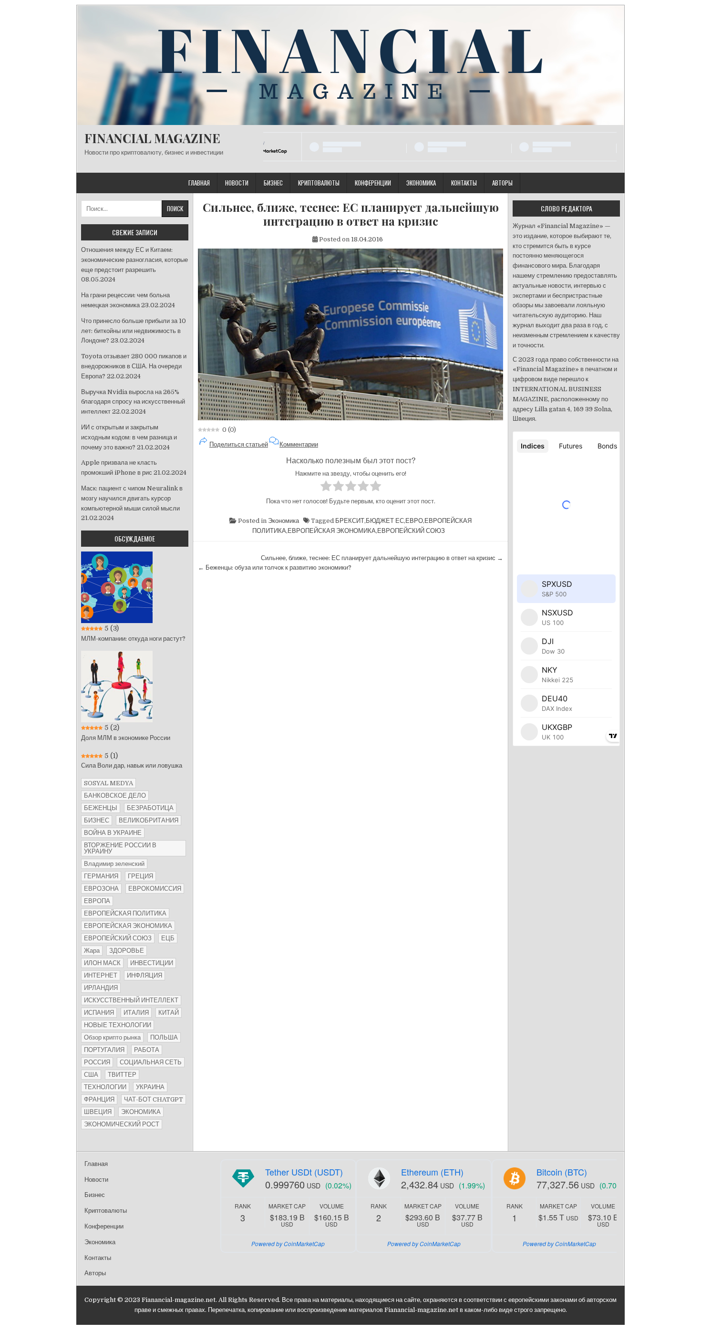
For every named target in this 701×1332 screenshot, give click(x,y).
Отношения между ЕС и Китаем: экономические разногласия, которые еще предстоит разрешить (134, 259)
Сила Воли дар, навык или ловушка (131, 765)
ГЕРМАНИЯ (101, 876)
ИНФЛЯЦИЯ (144, 975)
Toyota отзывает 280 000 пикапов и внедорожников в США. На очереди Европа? (133, 366)
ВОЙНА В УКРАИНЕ (113, 832)
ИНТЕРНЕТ (100, 975)
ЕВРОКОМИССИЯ (154, 888)
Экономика (421, 182)
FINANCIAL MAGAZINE (152, 138)
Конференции (373, 182)
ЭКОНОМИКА (141, 1111)
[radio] (325, 487)
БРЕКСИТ (349, 520)
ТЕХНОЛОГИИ (105, 1087)
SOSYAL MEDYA (108, 783)
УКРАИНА (150, 1087)
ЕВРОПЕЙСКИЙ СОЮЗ (411, 530)
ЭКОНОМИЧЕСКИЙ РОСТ (121, 1124)
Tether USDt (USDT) (304, 1172)
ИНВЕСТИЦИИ (151, 963)
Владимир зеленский (114, 863)
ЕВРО (414, 520)
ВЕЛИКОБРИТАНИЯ (148, 820)
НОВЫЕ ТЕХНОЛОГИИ (117, 1025)
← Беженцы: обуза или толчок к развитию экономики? (274, 567)
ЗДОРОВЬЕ (126, 950)
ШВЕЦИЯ (98, 1111)
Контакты (464, 182)
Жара (92, 950)
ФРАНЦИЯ (99, 1099)
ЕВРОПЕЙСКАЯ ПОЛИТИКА (125, 913)
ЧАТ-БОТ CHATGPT (153, 1099)
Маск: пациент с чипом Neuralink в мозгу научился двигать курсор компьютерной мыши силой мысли (132, 498)
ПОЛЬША (164, 1037)
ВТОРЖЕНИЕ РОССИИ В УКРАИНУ (120, 848)
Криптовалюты (319, 182)
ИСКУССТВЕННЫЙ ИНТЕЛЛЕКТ (131, 1000)
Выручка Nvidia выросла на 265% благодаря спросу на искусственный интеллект (133, 402)
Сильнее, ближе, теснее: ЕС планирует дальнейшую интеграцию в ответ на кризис (351, 214)
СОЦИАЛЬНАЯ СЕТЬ (151, 1062)
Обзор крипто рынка (112, 1037)
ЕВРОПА (97, 901)
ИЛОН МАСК (102, 963)
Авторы (502, 182)
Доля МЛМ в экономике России (125, 737)
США (91, 1074)
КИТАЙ (168, 1012)
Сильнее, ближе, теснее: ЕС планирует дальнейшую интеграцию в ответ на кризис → (382, 558)
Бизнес (273, 182)
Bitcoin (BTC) (561, 1172)
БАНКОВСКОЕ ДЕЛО (115, 795)
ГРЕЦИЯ (140, 876)
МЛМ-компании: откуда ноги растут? (133, 638)
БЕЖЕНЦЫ (100, 808)
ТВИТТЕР (122, 1074)
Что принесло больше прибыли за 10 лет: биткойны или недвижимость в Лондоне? (133, 330)
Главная (199, 182)
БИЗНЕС (96, 820)
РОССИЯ (97, 1062)
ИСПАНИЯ (99, 1012)
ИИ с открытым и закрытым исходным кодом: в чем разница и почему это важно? (129, 437)
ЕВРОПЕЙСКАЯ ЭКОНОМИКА (332, 530)
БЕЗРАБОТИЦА (150, 808)
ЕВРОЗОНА (101, 888)
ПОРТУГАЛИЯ (104, 1049)
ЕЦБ (168, 938)
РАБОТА (146, 1049)
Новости (236, 182)
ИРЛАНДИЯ (101, 987)
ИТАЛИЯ (136, 1012)
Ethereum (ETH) (432, 1172)
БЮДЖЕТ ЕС (385, 520)
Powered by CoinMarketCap (288, 1243)
